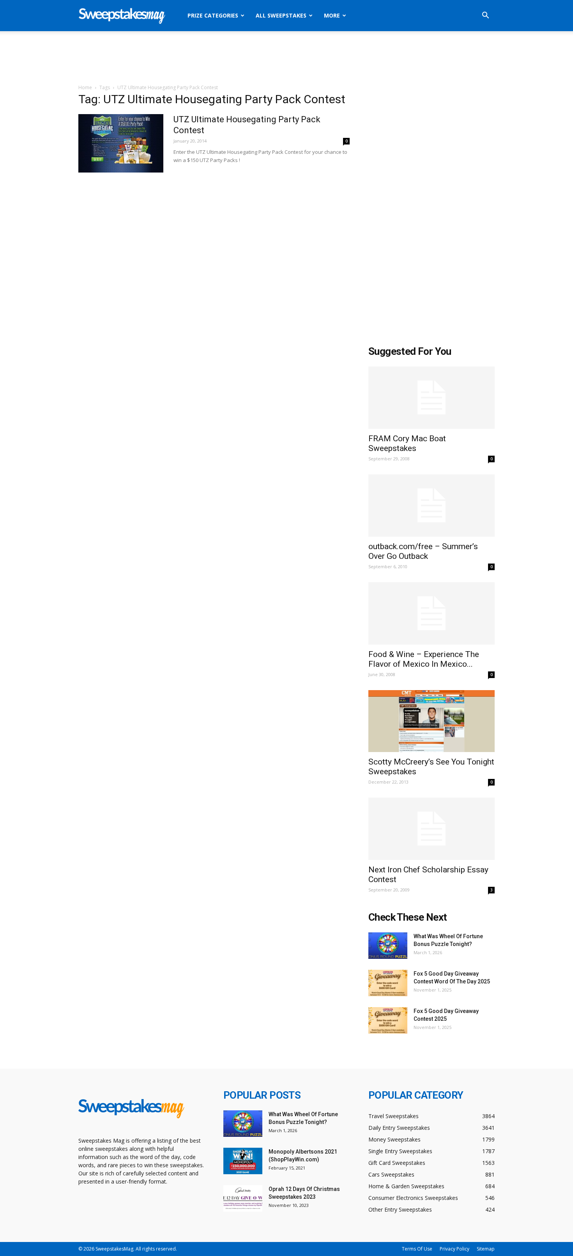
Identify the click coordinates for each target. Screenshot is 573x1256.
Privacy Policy (454, 1248)
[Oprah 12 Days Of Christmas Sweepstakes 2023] (242, 1198)
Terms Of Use (417, 1248)
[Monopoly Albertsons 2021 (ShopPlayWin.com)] (242, 1161)
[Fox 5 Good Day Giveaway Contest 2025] (387, 1020)
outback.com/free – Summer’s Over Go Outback (423, 551)
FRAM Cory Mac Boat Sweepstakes (407, 443)
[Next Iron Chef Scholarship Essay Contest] (431, 829)
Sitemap (486, 1248)
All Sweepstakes (281, 15)
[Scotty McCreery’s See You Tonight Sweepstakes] (431, 721)
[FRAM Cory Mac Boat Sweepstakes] (431, 397)
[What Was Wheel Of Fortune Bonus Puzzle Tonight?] (387, 945)
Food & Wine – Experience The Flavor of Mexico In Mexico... (423, 659)
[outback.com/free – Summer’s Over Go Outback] (431, 505)
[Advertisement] (286, 58)
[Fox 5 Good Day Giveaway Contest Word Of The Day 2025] (387, 983)
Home (85, 87)
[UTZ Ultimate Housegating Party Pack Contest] (120, 143)
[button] (485, 16)
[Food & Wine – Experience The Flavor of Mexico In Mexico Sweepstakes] (431, 613)
